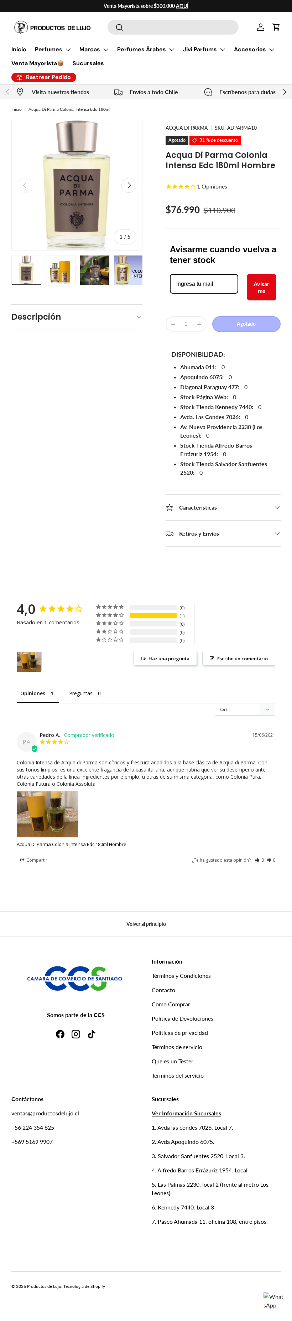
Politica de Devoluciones (182, 1018)
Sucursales (88, 63)
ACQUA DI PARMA (187, 128)
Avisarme (262, 287)
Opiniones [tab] (32, 693)
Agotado (246, 324)
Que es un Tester (172, 1061)
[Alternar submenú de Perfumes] (68, 49)
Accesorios (250, 49)
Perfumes (48, 49)
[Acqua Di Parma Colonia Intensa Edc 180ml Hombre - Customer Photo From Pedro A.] (29, 662)
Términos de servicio (177, 1046)
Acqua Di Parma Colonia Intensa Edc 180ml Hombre (71, 109)
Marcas (89, 49)
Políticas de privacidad (180, 1032)
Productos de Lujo (44, 1286)
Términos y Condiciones (181, 975)
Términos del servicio (178, 1075)
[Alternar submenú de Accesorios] (271, 49)
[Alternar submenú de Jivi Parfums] (222, 49)
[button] (276, 27)
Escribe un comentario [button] (242, 658)
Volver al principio (146, 924)
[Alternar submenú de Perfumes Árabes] (171, 49)
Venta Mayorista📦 (37, 63)
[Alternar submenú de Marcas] (105, 49)
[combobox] (173, 27)
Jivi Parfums (200, 49)
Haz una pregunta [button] (168, 658)
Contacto (163, 989)
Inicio (18, 49)
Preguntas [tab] (81, 693)
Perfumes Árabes (141, 49)
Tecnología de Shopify (84, 1286)
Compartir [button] (36, 860)
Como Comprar (171, 1004)
